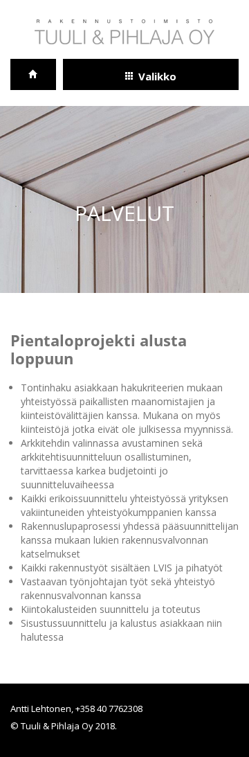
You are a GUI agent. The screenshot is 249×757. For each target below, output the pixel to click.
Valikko (157, 76)
